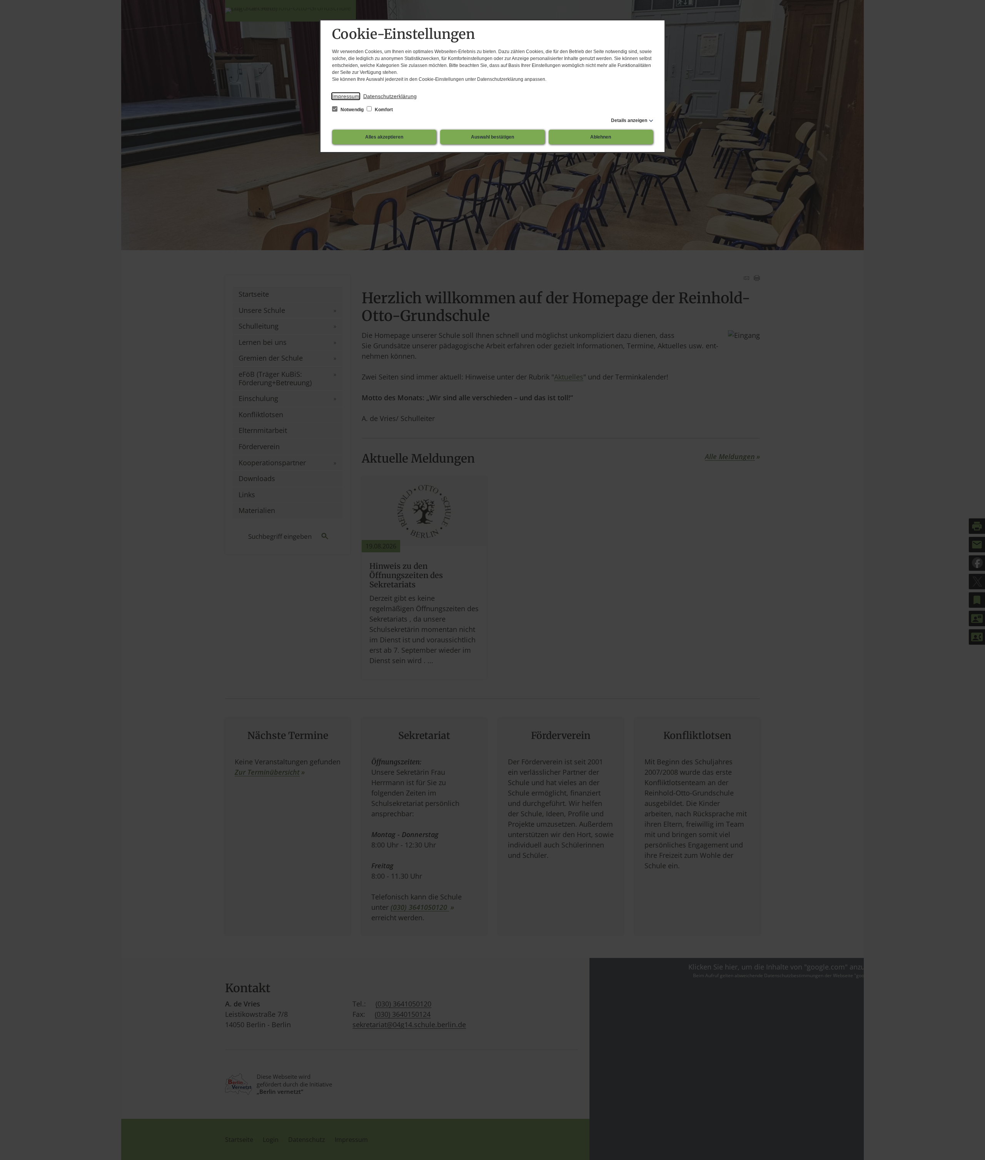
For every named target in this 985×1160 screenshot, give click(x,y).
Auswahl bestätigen (492, 137)
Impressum (345, 96)
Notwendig (352, 109)
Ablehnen (600, 137)
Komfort (383, 109)
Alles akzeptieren (384, 137)
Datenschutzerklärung (390, 96)
